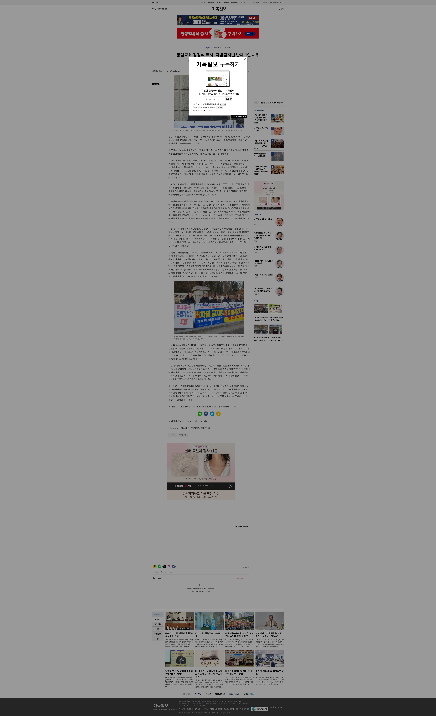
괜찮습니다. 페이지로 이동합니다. (204, 110)
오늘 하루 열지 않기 (239, 116)
